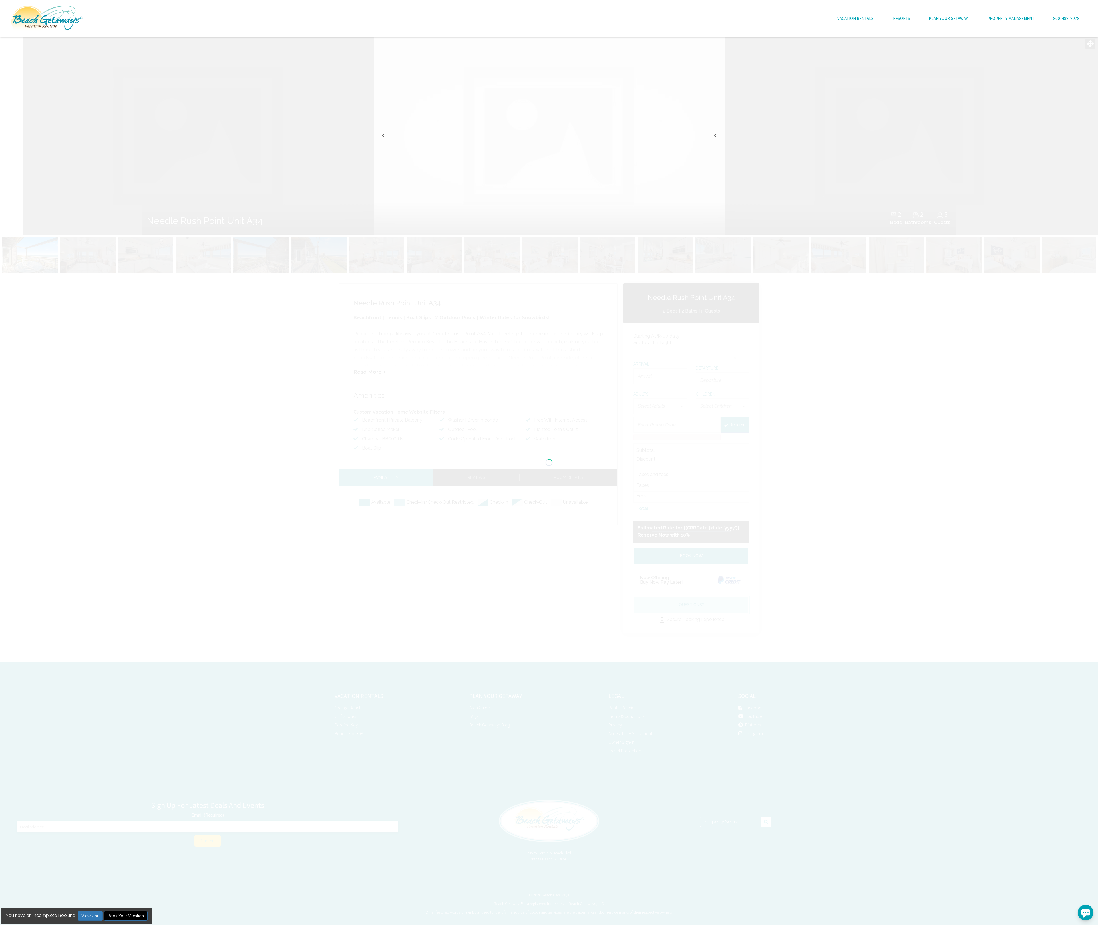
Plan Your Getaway (948, 18)
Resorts (901, 18)
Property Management (1011, 18)
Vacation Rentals (855, 18)
